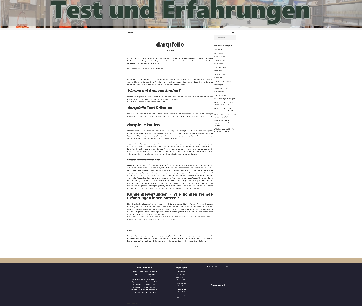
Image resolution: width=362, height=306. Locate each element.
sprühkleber (218, 71)
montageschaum (220, 60)
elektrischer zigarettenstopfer (224, 99)
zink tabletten (219, 53)
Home (130, 32)
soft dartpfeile (219, 85)
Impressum (224, 267)
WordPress (147, 303)
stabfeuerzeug (219, 78)
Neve (129, 303)
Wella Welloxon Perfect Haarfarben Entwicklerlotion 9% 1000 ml (224, 122)
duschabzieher (219, 92)
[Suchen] (233, 32)
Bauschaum (218, 50)
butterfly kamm (219, 57)
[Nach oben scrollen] (181, 260)
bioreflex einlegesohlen (222, 81)
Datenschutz (212, 267)
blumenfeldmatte (220, 67)
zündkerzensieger (220, 95)
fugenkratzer (218, 64)
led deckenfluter (220, 74)
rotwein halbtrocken (221, 88)
